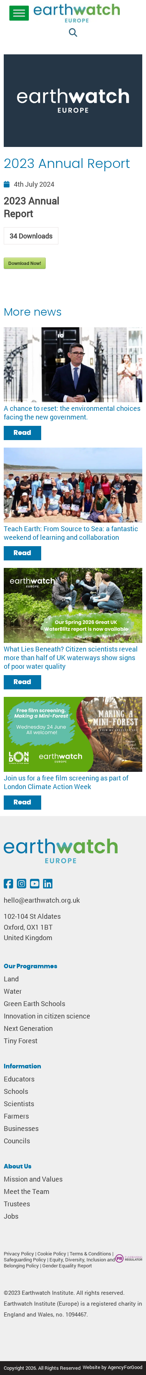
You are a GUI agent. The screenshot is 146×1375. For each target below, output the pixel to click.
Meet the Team (26, 1191)
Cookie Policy (51, 1254)
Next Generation (28, 1028)
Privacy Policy (19, 1254)
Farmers (16, 1116)
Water (13, 991)
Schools (16, 1091)
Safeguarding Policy (25, 1260)
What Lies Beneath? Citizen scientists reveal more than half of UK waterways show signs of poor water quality (71, 658)
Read (22, 433)
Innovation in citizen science (47, 1016)
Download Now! (24, 263)
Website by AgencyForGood (112, 1367)
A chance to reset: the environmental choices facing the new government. (72, 412)
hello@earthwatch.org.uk (42, 900)
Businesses (21, 1128)
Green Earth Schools (34, 1003)
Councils (17, 1141)
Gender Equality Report (67, 1266)
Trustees (17, 1204)
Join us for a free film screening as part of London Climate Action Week (66, 782)
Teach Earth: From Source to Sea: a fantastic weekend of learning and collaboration (71, 533)
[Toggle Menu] (19, 13)
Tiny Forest (20, 1040)
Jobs (11, 1216)
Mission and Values (33, 1179)
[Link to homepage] (77, 14)
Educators (19, 1079)
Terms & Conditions (90, 1254)
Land (11, 979)
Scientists (19, 1103)
